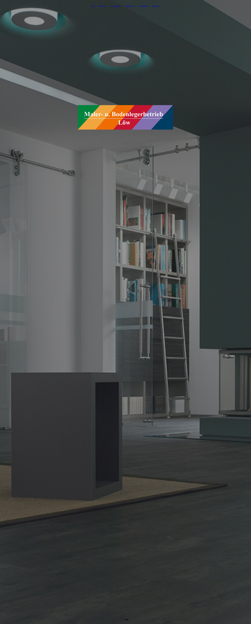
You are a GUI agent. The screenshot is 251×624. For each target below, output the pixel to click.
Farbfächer (143, 6)
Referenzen (129, 6)
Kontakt (155, 6)
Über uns (102, 6)
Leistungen (115, 6)
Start (93, 6)
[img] (125, 312)
